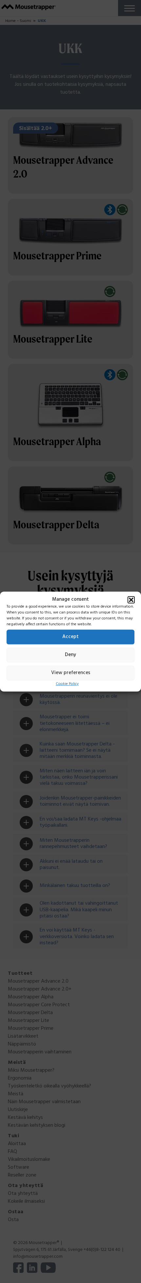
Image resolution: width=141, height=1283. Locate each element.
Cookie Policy (67, 684)
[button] (131, 599)
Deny (70, 655)
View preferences (70, 673)
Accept (70, 637)
